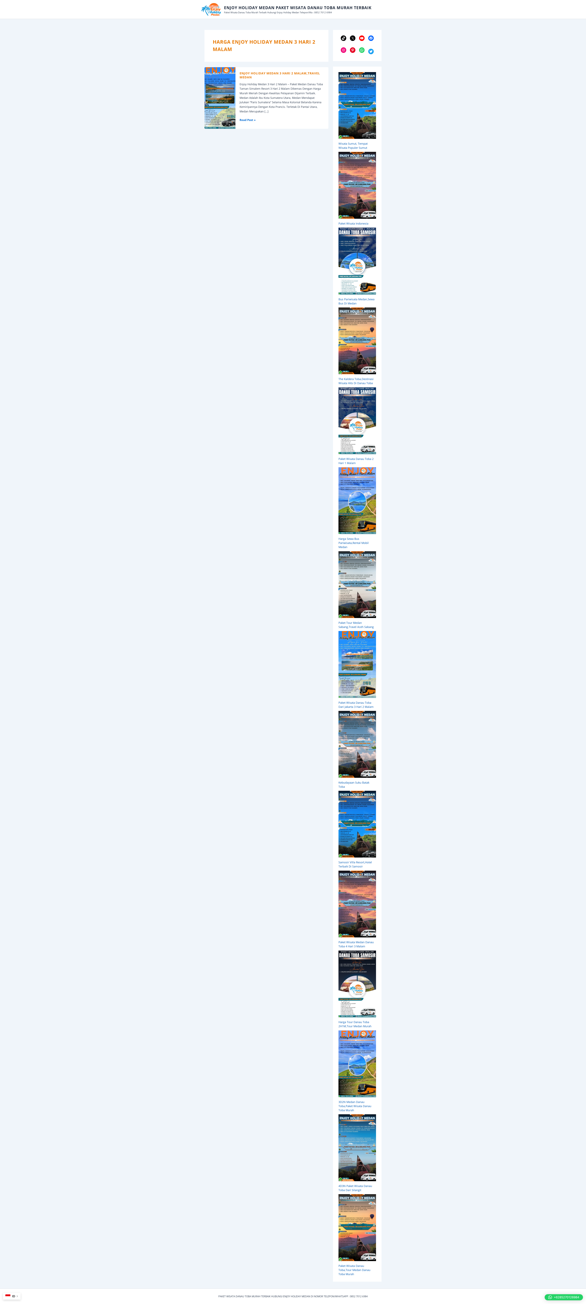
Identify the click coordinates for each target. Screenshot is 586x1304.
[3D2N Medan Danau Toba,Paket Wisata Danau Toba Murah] (357, 1063)
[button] (564, 1297)
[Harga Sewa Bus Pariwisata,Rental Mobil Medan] (357, 500)
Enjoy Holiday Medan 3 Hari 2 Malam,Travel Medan (280, 75)
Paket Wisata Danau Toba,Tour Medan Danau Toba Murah (354, 1270)
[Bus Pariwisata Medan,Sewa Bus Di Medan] (357, 261)
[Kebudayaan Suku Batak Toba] (357, 744)
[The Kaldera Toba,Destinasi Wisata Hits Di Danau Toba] (357, 340)
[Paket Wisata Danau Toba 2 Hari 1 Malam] (357, 420)
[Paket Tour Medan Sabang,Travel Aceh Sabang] (357, 584)
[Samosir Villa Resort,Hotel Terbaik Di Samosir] (357, 824)
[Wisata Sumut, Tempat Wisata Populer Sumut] (357, 105)
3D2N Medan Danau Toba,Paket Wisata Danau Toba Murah (354, 1106)
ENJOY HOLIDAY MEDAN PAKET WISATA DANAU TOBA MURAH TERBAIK (297, 7)
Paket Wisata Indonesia (353, 223)
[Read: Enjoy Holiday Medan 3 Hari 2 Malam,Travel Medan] (219, 97)
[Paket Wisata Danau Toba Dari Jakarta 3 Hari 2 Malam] (357, 664)
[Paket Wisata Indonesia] (357, 185)
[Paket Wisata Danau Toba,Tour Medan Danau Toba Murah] (357, 1227)
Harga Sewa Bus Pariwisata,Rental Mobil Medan (353, 543)
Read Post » (248, 120)
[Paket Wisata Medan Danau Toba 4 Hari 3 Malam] (357, 904)
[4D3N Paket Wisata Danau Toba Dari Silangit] (357, 1147)
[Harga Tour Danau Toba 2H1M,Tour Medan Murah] (357, 984)
